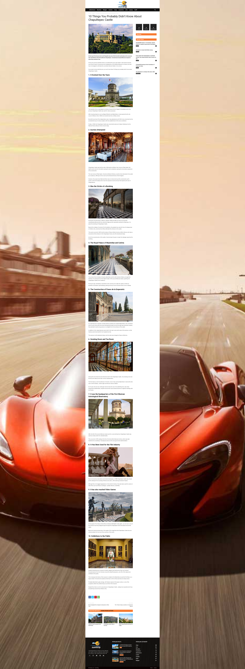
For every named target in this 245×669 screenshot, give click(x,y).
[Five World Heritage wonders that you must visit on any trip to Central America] (115, 646)
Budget (105, 10)
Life (126, 10)
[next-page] (91, 628)
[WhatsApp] (98, 597)
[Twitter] (92, 597)
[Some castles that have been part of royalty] (126, 618)
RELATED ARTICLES (94, 610)
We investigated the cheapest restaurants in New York (98, 605)
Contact (155, 667)
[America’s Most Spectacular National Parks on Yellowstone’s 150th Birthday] (115, 659)
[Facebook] (89, 597)
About (151, 667)
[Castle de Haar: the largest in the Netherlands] (95, 618)
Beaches (99, 10)
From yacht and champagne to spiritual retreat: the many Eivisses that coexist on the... (146, 57)
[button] (155, 10)
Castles (110, 10)
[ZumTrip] (122, 4)
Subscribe (153, 24)
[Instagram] (93, 655)
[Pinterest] (95, 597)
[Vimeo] (100, 655)
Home (89, 13)
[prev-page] (89, 628)
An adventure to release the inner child (145, 71)
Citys (115, 10)
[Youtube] (103, 655)
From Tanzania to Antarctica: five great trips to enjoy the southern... (126, 652)
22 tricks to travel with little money (144, 50)
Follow (146, 24)
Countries (121, 10)
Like (139, 24)
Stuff (135, 10)
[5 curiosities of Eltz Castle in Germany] (111, 618)
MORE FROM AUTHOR (107, 610)
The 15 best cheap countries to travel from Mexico (124, 605)
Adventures (92, 10)
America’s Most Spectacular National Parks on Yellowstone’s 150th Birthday (126, 659)
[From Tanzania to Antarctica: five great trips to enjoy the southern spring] (115, 652)
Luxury (131, 10)
